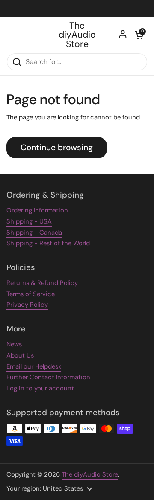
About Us (20, 355)
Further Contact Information (48, 377)
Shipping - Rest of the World (48, 243)
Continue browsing (57, 147)
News (14, 344)
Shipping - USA (29, 221)
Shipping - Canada (34, 232)
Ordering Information (37, 210)
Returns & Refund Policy (42, 283)
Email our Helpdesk (33, 366)
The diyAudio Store (77, 35)
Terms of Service (30, 294)
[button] (139, 35)
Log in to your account (40, 388)
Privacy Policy (27, 304)
